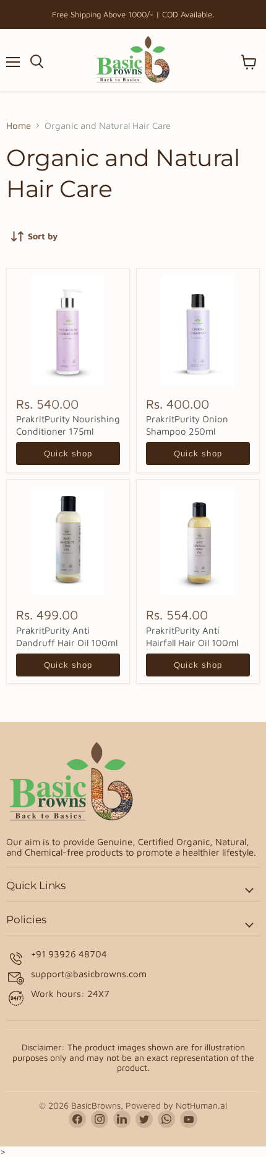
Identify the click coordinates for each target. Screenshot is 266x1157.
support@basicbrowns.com (89, 974)
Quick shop (68, 453)
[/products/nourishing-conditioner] (68, 329)
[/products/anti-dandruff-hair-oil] (68, 541)
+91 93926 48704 (69, 954)
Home (18, 125)
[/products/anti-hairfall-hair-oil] (198, 541)
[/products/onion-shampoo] (198, 329)
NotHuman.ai (201, 1105)
